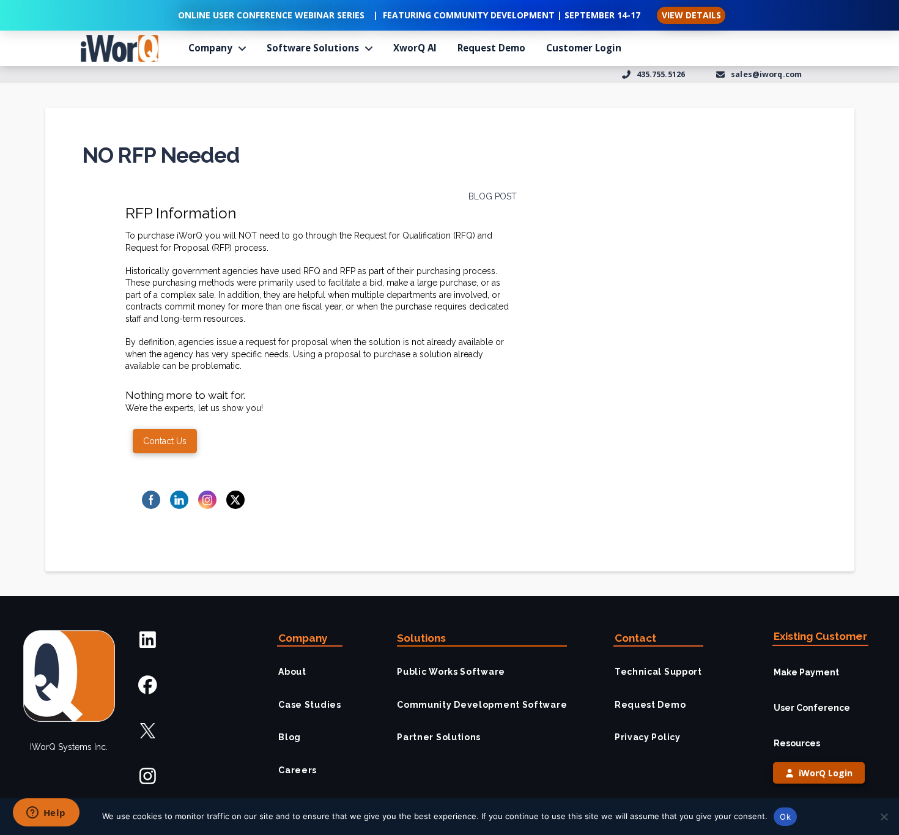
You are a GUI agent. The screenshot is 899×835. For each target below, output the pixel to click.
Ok (785, 817)
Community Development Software (482, 705)
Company (303, 638)
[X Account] (147, 730)
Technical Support (658, 672)
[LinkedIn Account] (147, 639)
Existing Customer (820, 636)
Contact (635, 638)
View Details (691, 15)
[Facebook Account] (147, 685)
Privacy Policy (648, 737)
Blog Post (492, 196)
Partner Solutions (439, 737)
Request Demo (650, 705)
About (292, 672)
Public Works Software (451, 672)
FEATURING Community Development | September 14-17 (511, 15)
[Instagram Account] (147, 775)
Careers (297, 770)
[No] (884, 817)
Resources (797, 743)
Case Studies (309, 705)
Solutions (421, 638)
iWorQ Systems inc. (69, 747)
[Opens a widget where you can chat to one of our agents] (46, 813)
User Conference (812, 708)
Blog (289, 737)
